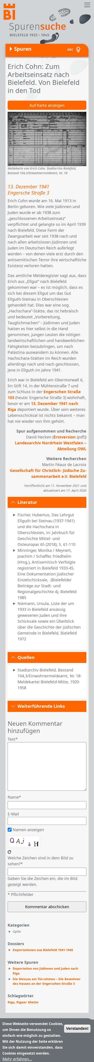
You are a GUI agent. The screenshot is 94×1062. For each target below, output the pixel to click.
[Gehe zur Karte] (79, 50)
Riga (11, 1002)
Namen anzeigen (28, 829)
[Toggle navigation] (87, 5)
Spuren (22, 49)
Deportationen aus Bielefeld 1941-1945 (43, 950)
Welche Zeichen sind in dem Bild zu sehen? (40, 860)
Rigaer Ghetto (27, 1002)
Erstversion (65, 437)
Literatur (27, 502)
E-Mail (13, 814)
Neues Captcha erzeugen (9, 852)
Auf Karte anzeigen (47, 105)
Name (13, 797)
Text (12, 739)
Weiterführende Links (41, 706)
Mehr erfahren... (17, 1059)
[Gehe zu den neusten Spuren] (70, 50)
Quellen (26, 657)
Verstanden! (77, 1028)
